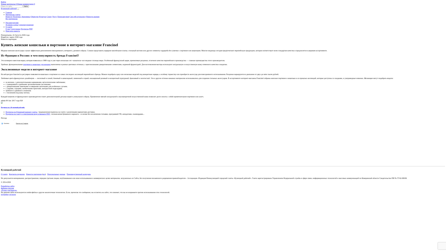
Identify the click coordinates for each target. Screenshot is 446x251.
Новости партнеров (34, 174)
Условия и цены (12, 25)
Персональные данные (56, 174)
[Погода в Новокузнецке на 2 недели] (22, 123)
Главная (9, 12)
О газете (9, 27)
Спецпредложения (26, 25)
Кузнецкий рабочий (9, 9)
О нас (8, 29)
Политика (17, 17)
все (44, 174)
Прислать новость (13, 31)
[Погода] (5, 123)
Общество (35, 17)
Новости (9, 17)
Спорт (49, 17)
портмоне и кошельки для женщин (37, 64)
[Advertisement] (70, 149)
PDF (31, 29)
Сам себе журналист (78, 17)
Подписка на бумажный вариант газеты (22, 112)
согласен (12, 194)
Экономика (25, 17)
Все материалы (12, 19)
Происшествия (63, 17)
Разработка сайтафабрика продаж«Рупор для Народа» (9, 188)
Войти (3, 2)
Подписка (25, 29)
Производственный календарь (79, 174)
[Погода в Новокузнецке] (14, 121)
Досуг (54, 17)
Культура (42, 17)
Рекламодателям (12, 23)
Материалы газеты (13, 15)
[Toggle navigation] (18, 9)
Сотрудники (15, 29)
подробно (5, 194)
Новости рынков (92, 17)
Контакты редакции (17, 174)
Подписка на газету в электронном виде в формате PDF (28, 114)
